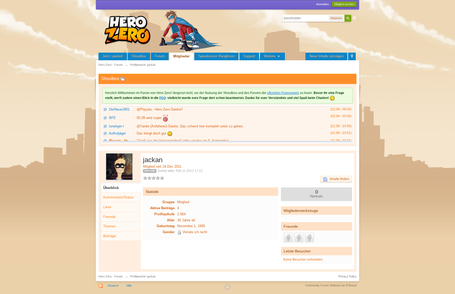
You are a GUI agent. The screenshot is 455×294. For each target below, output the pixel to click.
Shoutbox (139, 56)
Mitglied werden (344, 4)
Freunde (109, 217)
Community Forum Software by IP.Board (331, 285)
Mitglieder (181, 56)
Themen (109, 226)
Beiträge (109, 236)
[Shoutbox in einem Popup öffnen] (122, 78)
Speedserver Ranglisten (216, 56)
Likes (107, 207)
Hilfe (129, 285)
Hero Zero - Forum (110, 276)
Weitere (270, 56)
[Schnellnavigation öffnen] (352, 56)
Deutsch (113, 285)
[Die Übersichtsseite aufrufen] (164, 30)
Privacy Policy (347, 276)
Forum (160, 56)
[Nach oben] (227, 287)
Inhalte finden (338, 179)
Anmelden (322, 4)
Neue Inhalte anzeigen (326, 56)
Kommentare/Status (118, 197)
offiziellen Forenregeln (283, 93)
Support (249, 56)
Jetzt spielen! (112, 56)
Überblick (111, 188)
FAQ (162, 98)
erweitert (354, 18)
